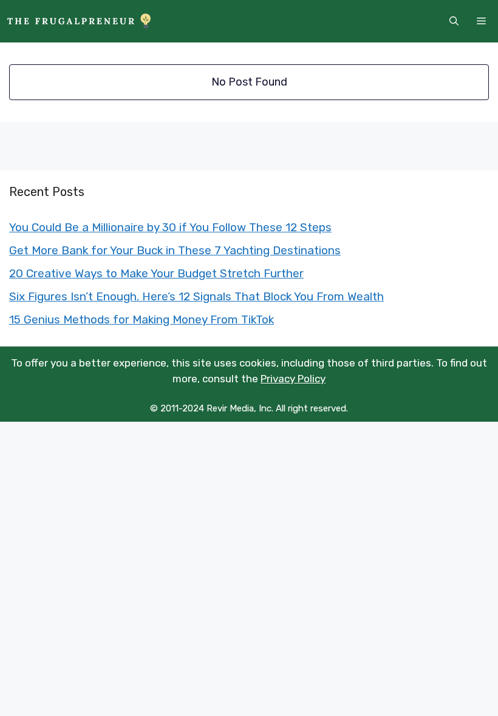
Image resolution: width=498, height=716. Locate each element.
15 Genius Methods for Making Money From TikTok (141, 319)
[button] (454, 21)
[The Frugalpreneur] (79, 21)
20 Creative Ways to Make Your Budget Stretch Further (156, 273)
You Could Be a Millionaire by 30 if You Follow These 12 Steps (170, 227)
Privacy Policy (293, 379)
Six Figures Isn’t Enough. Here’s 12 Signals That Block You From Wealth (196, 296)
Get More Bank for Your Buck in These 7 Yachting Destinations (175, 250)
